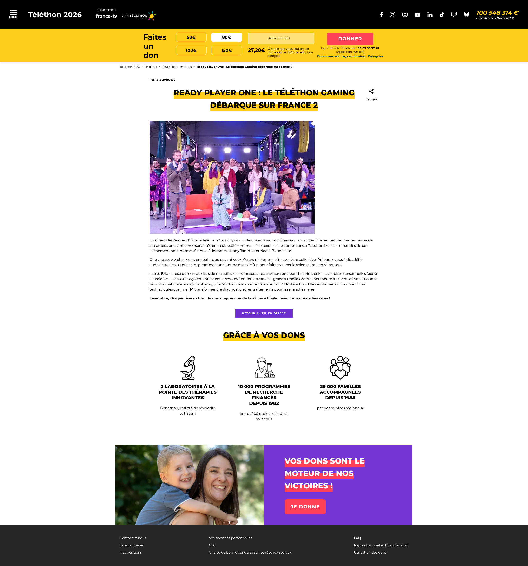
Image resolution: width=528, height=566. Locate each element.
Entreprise (375, 56)
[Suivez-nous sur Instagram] (405, 14)
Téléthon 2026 (55, 14)
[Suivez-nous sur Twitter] (392, 14)
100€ (191, 50)
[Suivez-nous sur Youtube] (417, 15)
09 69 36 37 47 (368, 48)
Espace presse (131, 545)
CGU (213, 545)
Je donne (305, 507)
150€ (227, 50)
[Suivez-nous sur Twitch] (454, 14)
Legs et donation (354, 56)
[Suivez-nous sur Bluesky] (466, 14)
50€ (191, 37)
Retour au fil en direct (264, 313)
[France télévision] (106, 16)
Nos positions (131, 552)
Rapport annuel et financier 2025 (381, 545)
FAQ (357, 538)
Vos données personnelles (230, 538)
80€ (226, 37)
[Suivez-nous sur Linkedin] (430, 14)
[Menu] (13, 12)
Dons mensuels (328, 56)
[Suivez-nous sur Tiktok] (442, 14)
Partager (371, 99)
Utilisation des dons (370, 552)
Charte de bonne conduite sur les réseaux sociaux (250, 552)
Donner (350, 39)
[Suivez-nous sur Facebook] (381, 14)
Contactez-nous (133, 538)
